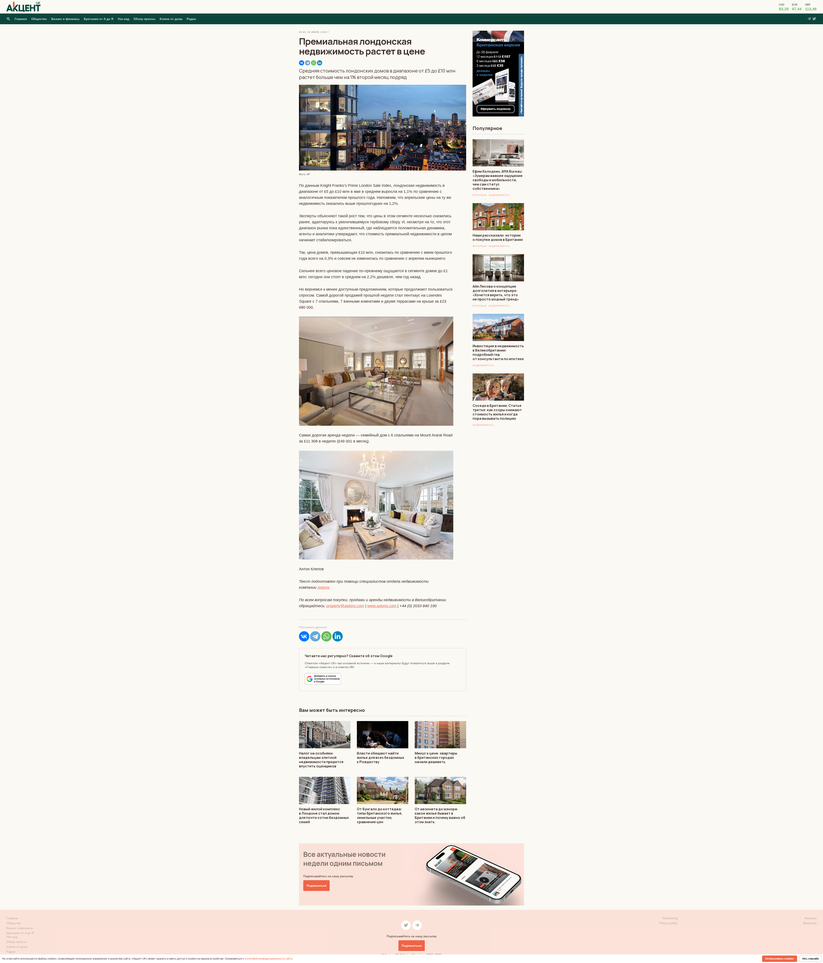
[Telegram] (307, 62)
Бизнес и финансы (65, 19)
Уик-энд (123, 19)
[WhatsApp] (313, 62)
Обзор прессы (144, 19)
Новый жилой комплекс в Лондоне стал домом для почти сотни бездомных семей (324, 815)
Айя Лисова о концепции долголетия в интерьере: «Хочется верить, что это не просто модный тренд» (496, 293)
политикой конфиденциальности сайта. (269, 958)
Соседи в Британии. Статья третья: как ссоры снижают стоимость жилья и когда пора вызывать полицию (497, 412)
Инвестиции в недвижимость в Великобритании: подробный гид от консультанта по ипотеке (498, 352)
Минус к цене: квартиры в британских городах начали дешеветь (436, 757)
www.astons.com (381, 606)
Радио (191, 19)
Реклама (811, 918)
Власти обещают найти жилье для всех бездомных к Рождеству (380, 757)
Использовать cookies (779, 958)
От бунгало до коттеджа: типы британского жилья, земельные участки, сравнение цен (379, 815)
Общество (39, 19)
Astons (323, 587)
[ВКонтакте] (301, 62)
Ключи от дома (171, 19)
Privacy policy (668, 923)
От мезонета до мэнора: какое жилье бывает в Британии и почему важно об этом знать (440, 815)
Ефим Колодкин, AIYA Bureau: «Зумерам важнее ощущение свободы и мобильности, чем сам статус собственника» (498, 180)
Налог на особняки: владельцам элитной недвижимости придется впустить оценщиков (321, 759)
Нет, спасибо (810, 958)
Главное (21, 19)
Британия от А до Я (98, 19)
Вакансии (810, 923)
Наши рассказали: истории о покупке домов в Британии (498, 237)
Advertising (670, 918)
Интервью (480, 195)
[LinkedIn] (319, 62)
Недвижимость (499, 195)
